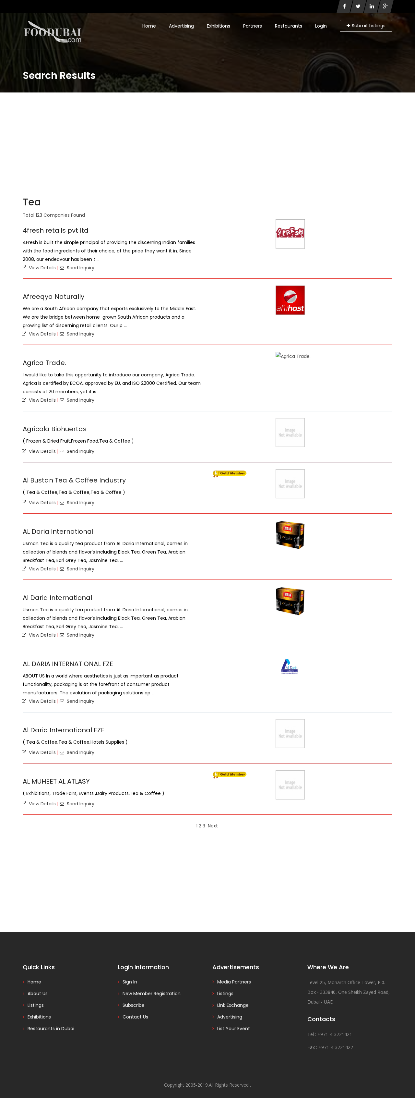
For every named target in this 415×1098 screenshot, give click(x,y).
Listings (36, 1005)
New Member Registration (152, 993)
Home (149, 26)
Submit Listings (368, 25)
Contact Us (135, 1017)
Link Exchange (233, 1005)
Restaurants (288, 26)
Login (321, 26)
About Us (38, 993)
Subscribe (134, 1005)
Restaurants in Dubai (51, 1028)
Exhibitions (218, 26)
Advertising (181, 26)
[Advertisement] (207, 141)
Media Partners (234, 982)
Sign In (130, 982)
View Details (41, 267)
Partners (252, 26)
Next (213, 826)
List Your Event (233, 1028)
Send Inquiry (79, 267)
